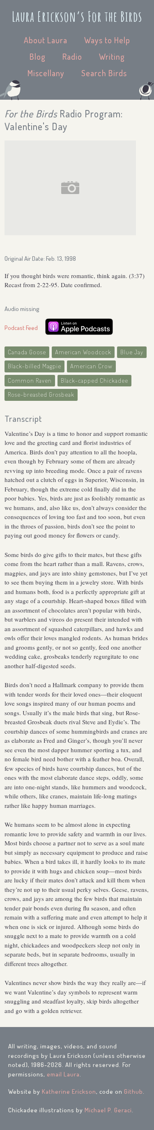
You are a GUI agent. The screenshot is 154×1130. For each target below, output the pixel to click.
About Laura (45, 40)
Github (133, 1091)
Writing (112, 56)
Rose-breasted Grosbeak (41, 394)
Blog (38, 56)
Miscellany (46, 73)
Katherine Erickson (69, 1091)
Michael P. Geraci (108, 1110)
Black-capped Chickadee (94, 380)
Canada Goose (27, 352)
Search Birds (104, 73)
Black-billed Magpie (34, 366)
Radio (72, 56)
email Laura (63, 1074)
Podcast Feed (21, 328)
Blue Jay (131, 352)
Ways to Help (107, 40)
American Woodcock (83, 352)
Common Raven (30, 380)
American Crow (91, 366)
